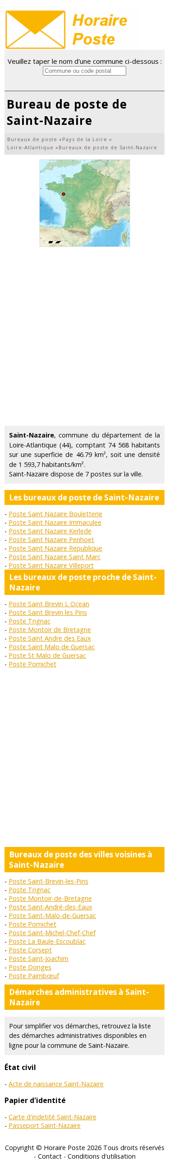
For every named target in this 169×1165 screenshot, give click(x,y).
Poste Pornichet (32, 664)
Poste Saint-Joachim (39, 958)
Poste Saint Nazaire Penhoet (51, 539)
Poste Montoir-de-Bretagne (50, 898)
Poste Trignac (29, 621)
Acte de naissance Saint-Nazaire (56, 1083)
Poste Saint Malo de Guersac (52, 646)
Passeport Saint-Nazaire (45, 1125)
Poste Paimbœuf (34, 975)
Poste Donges (30, 967)
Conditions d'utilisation (102, 1156)
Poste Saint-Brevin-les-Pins (48, 881)
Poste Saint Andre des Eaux (50, 638)
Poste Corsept (30, 950)
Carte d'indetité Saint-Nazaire (52, 1117)
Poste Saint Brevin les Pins (48, 612)
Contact (50, 1156)
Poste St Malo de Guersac (47, 655)
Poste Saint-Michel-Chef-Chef (52, 932)
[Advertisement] (84, 336)
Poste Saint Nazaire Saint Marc (54, 556)
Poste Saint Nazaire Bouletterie (55, 513)
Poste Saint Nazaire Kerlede (50, 531)
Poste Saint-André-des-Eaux (50, 907)
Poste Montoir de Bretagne (50, 629)
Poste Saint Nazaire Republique (55, 548)
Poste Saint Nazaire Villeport (51, 565)
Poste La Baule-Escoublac (47, 941)
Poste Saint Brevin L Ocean (49, 603)
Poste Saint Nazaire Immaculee (55, 522)
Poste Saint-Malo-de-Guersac (52, 915)
